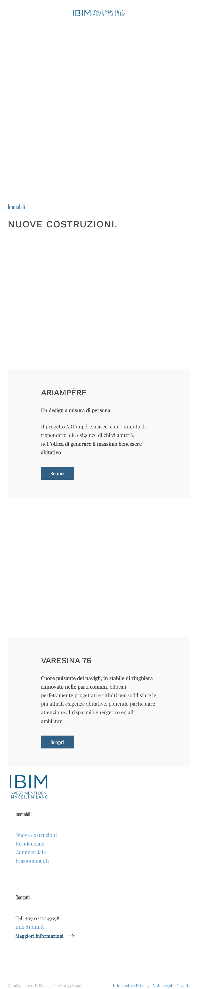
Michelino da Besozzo (102, 159)
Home (81, 38)
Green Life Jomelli (99, 76)
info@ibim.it (29, 926)
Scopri (57, 473)
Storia (80, 48)
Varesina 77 (92, 101)
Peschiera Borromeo (101, 151)
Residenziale (89, 109)
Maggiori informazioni (39, 936)
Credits (183, 985)
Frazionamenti (91, 126)
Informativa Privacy (131, 985)
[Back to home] (99, 13)
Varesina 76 (92, 93)
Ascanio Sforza (95, 142)
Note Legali (163, 985)
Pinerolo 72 (92, 134)
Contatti (82, 179)
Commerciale (90, 117)
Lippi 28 (89, 84)
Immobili (83, 57)
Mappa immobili (90, 169)
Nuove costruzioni (95, 68)
